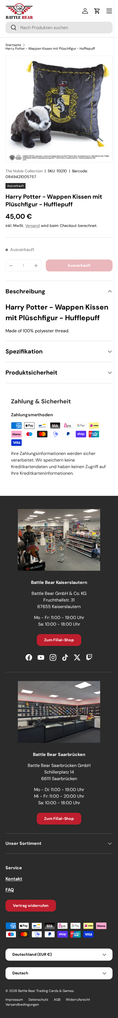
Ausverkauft (79, 265)
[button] (97, 11)
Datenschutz (38, 999)
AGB (57, 999)
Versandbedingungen (22, 1004)
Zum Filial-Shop (59, 639)
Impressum (14, 999)
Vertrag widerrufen (31, 905)
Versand (32, 225)
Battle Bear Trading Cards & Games (46, 991)
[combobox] (59, 27)
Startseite (13, 45)
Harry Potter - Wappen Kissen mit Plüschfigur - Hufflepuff (50, 48)
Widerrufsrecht (78, 999)
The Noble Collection (24, 170)
